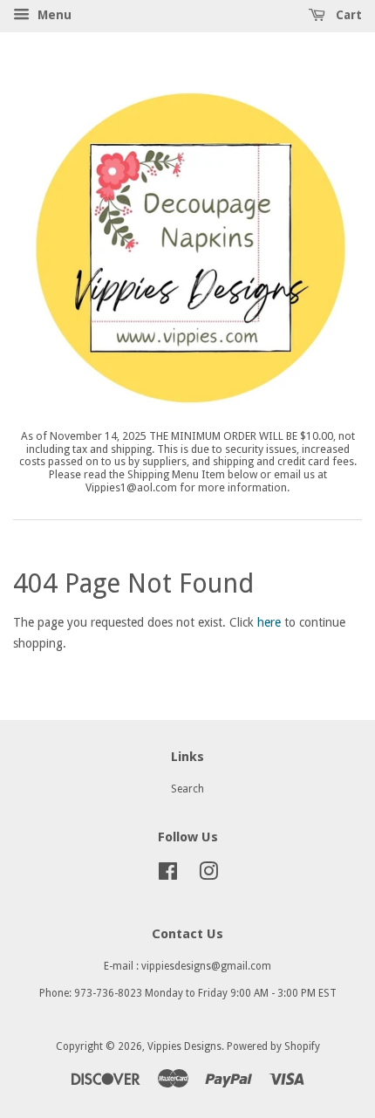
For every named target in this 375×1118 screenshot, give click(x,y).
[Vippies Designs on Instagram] (208, 875)
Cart (347, 15)
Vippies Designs (184, 1046)
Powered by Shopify (273, 1046)
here (269, 622)
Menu (53, 15)
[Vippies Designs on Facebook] (168, 875)
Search (187, 789)
